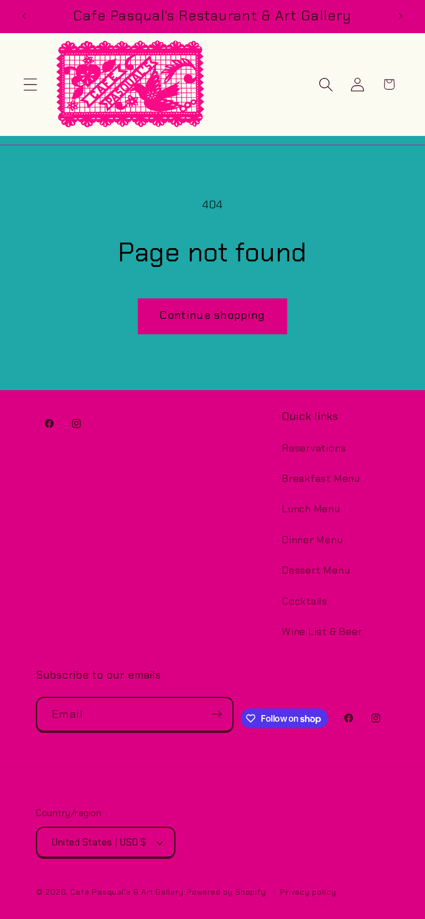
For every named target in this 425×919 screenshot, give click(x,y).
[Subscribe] (216, 714)
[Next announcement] (400, 16)
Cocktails (305, 601)
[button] (30, 84)
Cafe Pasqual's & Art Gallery (126, 892)
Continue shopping (212, 315)
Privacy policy (308, 892)
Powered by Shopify (226, 892)
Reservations (314, 448)
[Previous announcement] (24, 16)
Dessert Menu (316, 570)
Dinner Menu (312, 540)
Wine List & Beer (322, 631)
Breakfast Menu (321, 478)
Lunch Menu (311, 509)
